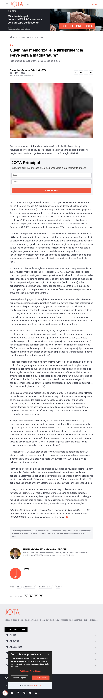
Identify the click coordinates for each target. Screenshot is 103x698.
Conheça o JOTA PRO (16, 630)
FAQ (6, 678)
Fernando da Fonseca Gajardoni (25, 70)
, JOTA (43, 70)
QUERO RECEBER (52, 190)
